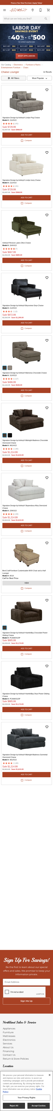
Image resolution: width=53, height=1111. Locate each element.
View (26, 583)
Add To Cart (26, 135)
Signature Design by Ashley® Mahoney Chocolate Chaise (24, 373)
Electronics (18, 65)
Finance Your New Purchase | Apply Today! (26, 3)
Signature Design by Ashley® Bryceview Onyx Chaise (23, 306)
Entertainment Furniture (10, 67)
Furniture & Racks (33, 65)
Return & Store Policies (16, 1059)
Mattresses (9, 1036)
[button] (4, 10)
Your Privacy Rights (26, 1098)
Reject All (14, 1106)
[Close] (49, 1075)
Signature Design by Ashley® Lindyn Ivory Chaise (21, 180)
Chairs (25, 67)
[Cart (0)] (48, 10)
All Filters (15, 78)
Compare (28, 140)
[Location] (32, 10)
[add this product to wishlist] (47, 89)
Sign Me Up (26, 1001)
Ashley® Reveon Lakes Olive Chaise (16, 243)
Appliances (9, 1028)
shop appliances (26, 56)
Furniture (8, 1032)
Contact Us (9, 1055)
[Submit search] (46, 18)
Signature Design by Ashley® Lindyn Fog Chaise (21, 118)
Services (7, 1043)
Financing (8, 1051)
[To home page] (19, 10)
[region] (26, 1091)
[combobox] (39, 78)
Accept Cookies (39, 1106)
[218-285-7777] (40, 10)
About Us (8, 1047)
